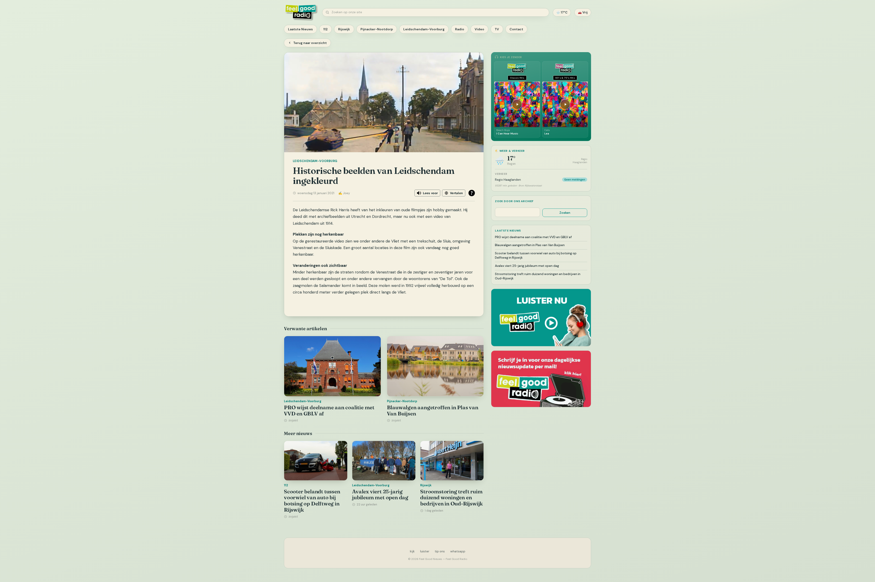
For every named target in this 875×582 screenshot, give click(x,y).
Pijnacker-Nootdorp (376, 29)
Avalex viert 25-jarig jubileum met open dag (380, 494)
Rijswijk (344, 29)
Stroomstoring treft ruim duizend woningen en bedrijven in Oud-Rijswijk (451, 497)
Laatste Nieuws (300, 29)
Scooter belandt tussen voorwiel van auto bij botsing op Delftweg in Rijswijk (312, 500)
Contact (516, 29)
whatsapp (457, 551)
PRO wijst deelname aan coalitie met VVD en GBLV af (329, 410)
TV (497, 29)
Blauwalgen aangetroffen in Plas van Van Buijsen (432, 410)
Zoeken (564, 213)
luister (424, 551)
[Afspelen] (517, 104)
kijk (412, 551)
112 (325, 29)
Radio (459, 29)
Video (479, 29)
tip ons (440, 551)
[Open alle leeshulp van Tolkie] (471, 193)
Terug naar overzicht (310, 43)
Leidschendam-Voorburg (424, 29)
